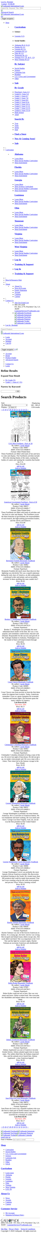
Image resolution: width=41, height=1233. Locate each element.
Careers (17, 296)
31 (17, 410)
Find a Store (20, 134)
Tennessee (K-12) (21, 55)
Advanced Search (7, 12)
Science (17, 70)
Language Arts (20, 72)
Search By (19, 119)
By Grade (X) (10, 380)
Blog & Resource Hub (13, 280)
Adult (17, 115)
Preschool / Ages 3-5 (22, 92)
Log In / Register (7, 2)
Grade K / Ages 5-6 (22, 94)
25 (3, 410)
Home (7, 356)
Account (8, 339)
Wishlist (8, 341)
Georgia (18, 180)
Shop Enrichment (21, 163)
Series (17, 128)
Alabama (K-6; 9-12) (22, 45)
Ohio (17, 208)
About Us (18, 286)
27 (8, 410)
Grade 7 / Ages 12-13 (22, 108)
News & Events (20, 288)
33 (21, 410)
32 (19, 410)
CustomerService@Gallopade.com (27, 311)
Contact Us (9, 301)
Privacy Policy (14, 1229)
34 (24, 410)
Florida (18, 167)
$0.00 (11, 4)
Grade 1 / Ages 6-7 (21, 96)
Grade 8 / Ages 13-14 (22, 110)
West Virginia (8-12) (22, 60)
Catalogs (18, 294)
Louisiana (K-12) (21, 51)
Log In (18, 259)
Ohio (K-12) (19, 53)
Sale (16, 83)
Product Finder (10, 358)
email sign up (5, 1137)
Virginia (18, 234)
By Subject (20, 64)
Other (17, 79)
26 (5, 410)
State (16, 130)
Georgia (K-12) (20, 49)
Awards (17, 292)
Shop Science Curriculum (24, 186)
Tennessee (19, 221)
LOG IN (8, 1189)
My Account (9, 1213)
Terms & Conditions (28, 1229)
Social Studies (20, 68)
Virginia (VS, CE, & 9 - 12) (25, 57)
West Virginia (21, 247)
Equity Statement (21, 290)
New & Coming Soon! (25, 138)
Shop (7, 23)
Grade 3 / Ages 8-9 (21, 100)
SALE (7, 1164)
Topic (17, 126)
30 (15, 410)
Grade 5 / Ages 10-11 (22, 104)
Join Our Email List (22, 303)
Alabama (19, 154)
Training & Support (24, 264)
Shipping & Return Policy (14, 1215)
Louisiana (19, 195)
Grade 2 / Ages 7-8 (21, 98)
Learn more (9, 1173)
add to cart (20, 466)
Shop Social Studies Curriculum (26, 161)
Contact (4, 4)
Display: (4, 407)
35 (26, 410)
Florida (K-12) (20, 47)
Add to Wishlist (20, 468)
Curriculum (20, 27)
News (7, 1198)
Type (16, 123)
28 (10, 410)
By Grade (19, 88)
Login (7, 337)
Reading (18, 74)
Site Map (4, 1229)
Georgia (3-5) (19, 36)
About (7, 284)
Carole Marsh (24, 446)
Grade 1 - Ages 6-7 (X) (13, 382)
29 (12, 410)
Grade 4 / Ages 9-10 (22, 102)
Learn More (19, 159)
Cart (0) (8, 343)
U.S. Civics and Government (25, 77)
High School (19, 113)
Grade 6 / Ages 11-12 (22, 106)
